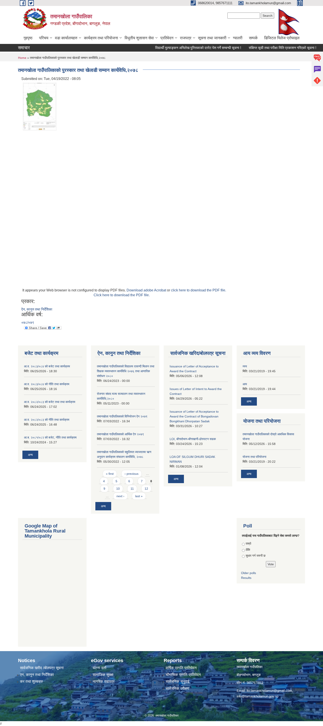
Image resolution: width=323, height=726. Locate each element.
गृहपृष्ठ (28, 38)
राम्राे (248, 543)
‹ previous (131, 473)
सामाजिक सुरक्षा (103, 675)
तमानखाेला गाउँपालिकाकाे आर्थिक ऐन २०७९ (120, 434)
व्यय (245, 366)
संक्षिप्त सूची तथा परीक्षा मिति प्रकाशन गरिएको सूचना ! (270, 48)
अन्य (30, 455)
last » (139, 496)
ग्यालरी (237, 38)
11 (132, 488)
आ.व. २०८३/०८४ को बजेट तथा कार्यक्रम (47, 366)
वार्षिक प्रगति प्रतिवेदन (181, 668)
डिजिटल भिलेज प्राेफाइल (281, 38)
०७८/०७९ (27, 322)
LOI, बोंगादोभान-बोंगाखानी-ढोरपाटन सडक (193, 439)
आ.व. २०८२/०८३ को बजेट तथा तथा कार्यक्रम (49, 402)
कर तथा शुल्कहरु (31, 681)
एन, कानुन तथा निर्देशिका (37, 675)
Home (22, 58)
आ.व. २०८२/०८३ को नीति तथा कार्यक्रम (46, 419)
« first (110, 473)
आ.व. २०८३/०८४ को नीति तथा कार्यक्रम (46, 384)
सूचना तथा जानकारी (212, 38)
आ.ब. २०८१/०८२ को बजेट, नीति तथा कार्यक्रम (50, 437)
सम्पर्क (253, 38)
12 (146, 488)
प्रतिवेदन (166, 38)
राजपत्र (185, 38)
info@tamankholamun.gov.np (257, 696)
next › (120, 496)
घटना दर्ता (99, 668)
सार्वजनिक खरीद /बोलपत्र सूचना (42, 668)
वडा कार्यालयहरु (66, 38)
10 (118, 488)
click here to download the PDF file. (198, 290)
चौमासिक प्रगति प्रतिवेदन (183, 675)
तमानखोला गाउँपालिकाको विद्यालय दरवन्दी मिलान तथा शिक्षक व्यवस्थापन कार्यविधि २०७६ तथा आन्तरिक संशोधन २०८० (125, 371)
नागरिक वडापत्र (103, 681)
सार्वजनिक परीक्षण (177, 688)
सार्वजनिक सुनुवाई (177, 681)
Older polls (248, 573)
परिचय (43, 38)
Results (246, 578)
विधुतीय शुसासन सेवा (139, 38)
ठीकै (248, 549)
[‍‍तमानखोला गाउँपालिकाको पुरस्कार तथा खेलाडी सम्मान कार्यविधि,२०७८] (39, 106)
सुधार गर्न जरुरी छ (255, 555)
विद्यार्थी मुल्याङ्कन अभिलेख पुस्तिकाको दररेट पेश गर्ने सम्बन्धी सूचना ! (186, 48)
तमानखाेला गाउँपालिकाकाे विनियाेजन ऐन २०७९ (122, 416)
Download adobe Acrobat (147, 290)
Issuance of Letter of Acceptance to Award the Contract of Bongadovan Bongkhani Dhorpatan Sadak (194, 416)
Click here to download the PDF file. (122, 295)
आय (245, 384)
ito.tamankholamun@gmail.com (269, 690)
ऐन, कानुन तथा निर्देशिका (36, 309)
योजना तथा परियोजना (254, 457)
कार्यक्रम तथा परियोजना (101, 38)
